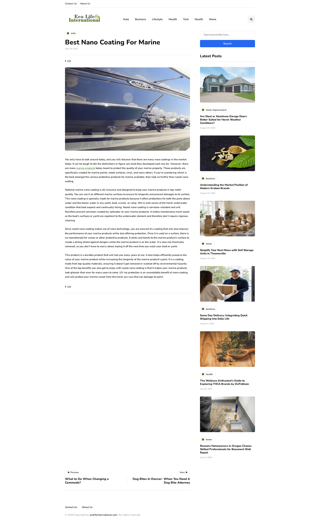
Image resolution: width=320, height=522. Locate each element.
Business (140, 19)
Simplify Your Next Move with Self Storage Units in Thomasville (227, 251)
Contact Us (71, 3)
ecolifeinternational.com (103, 515)
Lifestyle (157, 19)
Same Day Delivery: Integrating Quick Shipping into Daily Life (224, 317)
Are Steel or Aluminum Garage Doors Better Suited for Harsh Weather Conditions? (223, 120)
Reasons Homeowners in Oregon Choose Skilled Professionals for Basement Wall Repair (226, 449)
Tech (186, 19)
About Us (85, 3)
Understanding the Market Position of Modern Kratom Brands (224, 186)
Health (173, 19)
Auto (126, 19)
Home (212, 19)
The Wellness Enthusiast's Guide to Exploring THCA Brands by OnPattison (224, 382)
